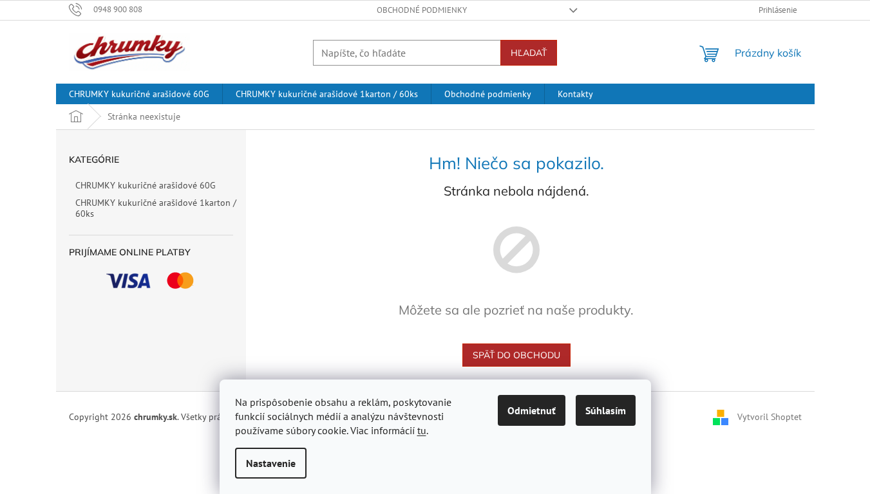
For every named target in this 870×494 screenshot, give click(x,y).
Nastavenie (271, 463)
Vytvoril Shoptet (769, 417)
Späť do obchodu (516, 355)
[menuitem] (139, 94)
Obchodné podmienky (422, 10)
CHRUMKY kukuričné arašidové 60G (145, 185)
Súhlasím (605, 410)
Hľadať (529, 53)
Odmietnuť (531, 410)
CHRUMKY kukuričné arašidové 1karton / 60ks (155, 208)
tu (421, 430)
